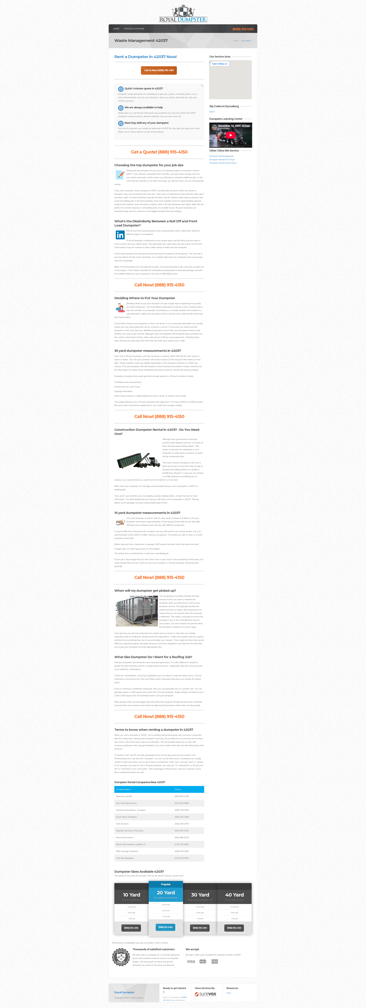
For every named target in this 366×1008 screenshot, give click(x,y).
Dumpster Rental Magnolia (221, 156)
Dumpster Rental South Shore (222, 163)
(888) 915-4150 (243, 29)
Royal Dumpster (124, 992)
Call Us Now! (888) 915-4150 (159, 70)
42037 (212, 112)
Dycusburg (246, 41)
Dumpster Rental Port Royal (222, 159)
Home (116, 28)
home (236, 41)
